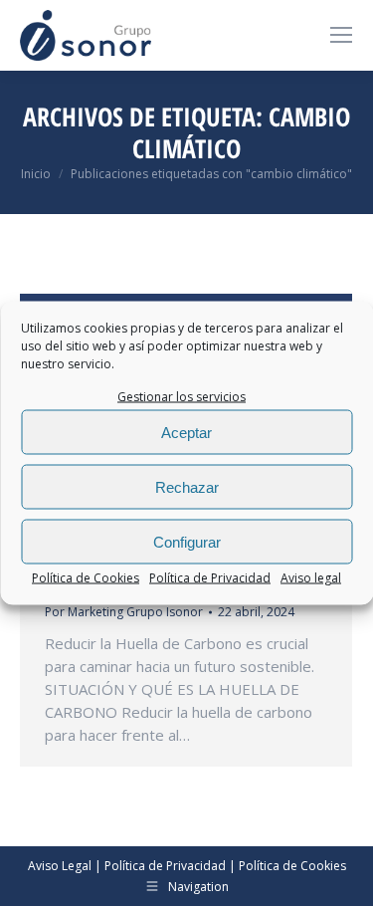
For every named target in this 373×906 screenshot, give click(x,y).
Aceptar (186, 431)
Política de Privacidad (210, 577)
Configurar (187, 541)
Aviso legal (310, 577)
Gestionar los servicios (181, 396)
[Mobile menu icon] (341, 35)
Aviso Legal (60, 865)
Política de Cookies (85, 577)
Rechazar (187, 486)
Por (124, 611)
